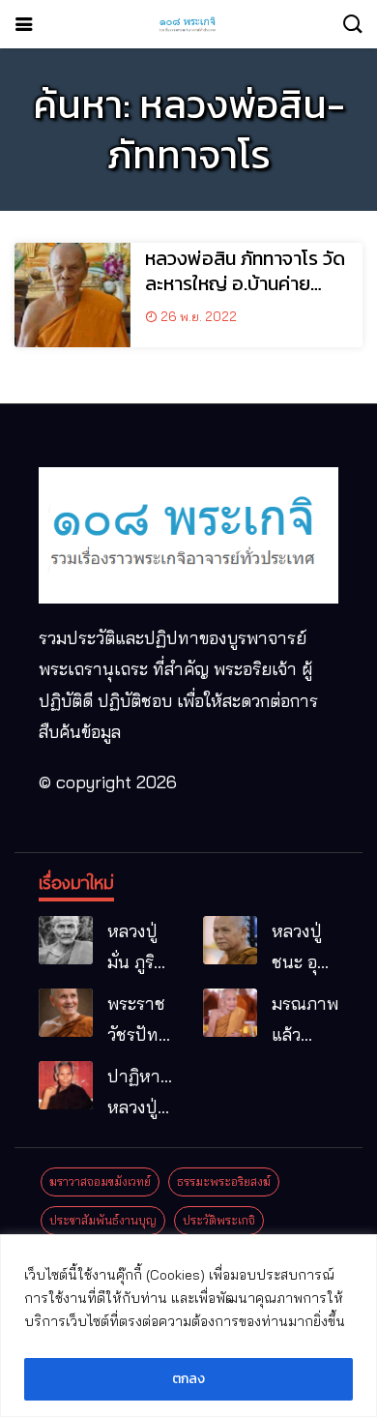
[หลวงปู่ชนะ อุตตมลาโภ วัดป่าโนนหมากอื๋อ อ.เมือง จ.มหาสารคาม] (230, 940)
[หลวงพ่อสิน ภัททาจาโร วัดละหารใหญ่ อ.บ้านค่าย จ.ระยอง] (72, 295)
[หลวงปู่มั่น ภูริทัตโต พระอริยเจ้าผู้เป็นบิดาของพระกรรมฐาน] (66, 940)
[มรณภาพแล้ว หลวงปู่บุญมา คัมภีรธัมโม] (230, 1013)
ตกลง (188, 1379)
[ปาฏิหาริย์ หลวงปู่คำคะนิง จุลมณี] (66, 1085)
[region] (188, 1325)
